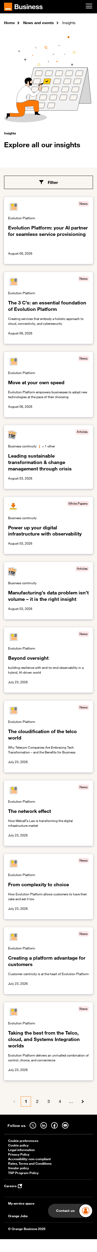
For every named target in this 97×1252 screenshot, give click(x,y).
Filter (53, 182)
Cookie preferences (23, 1141)
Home (9, 22)
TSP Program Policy (23, 1173)
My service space (21, 1203)
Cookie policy (18, 1145)
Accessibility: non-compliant (29, 1159)
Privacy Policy (18, 1154)
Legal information (21, 1150)
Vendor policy (18, 1168)
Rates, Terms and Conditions (29, 1164)
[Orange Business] (23, 7)
